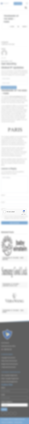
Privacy (22, 214)
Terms (25, 214)
